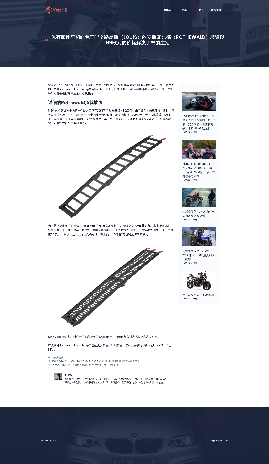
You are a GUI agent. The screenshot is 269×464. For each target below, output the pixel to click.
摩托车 (167, 10)
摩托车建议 (58, 357)
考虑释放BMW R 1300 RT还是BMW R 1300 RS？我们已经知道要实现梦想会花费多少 (95, 361)
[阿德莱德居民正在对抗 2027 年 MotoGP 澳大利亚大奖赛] (199, 244)
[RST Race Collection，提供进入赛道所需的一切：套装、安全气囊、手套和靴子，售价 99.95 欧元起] (199, 109)
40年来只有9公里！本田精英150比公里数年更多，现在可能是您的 (86, 364)
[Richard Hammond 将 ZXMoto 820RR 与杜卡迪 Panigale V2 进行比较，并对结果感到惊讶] (199, 156)
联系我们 (216, 10)
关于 (201, 10)
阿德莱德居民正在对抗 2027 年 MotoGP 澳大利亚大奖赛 (198, 255)
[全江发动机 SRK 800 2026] (199, 287)
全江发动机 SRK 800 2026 (198, 294)
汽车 (184, 10)
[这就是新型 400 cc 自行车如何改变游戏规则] (199, 204)
